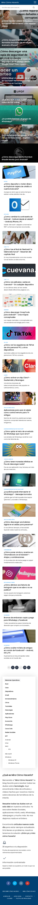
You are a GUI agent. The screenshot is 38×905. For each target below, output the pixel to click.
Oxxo (7, 688)
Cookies (9, 898)
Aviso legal (17, 896)
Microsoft (8, 754)
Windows (8, 757)
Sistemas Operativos (12, 680)
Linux (6, 743)
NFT (6, 736)
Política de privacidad (23, 898)
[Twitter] (15, 883)
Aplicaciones (9, 714)
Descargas (9, 710)
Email (7, 695)
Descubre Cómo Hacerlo (11, 891)
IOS (9, 749)
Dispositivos (9, 691)
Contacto (29, 896)
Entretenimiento (11, 699)
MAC (6, 746)
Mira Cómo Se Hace (29, 891)
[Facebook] (8, 883)
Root (6, 684)
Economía (8, 721)
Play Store (8, 717)
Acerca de (6, 896)
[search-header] (35, 7)
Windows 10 (12, 760)
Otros (7, 703)
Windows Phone (13, 763)
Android (8, 740)
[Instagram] (21, 883)
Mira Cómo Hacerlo (10, 2)
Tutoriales (8, 706)
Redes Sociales (10, 732)
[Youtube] (27, 883)
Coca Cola (8, 729)
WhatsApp (9, 725)
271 (25, 667)
